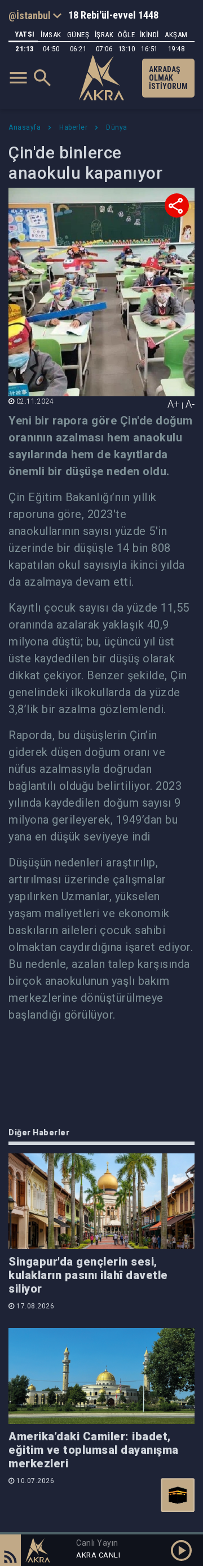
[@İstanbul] (34, 15)
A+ (173, 404)
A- (190, 404)
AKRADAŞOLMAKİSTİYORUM (168, 78)
